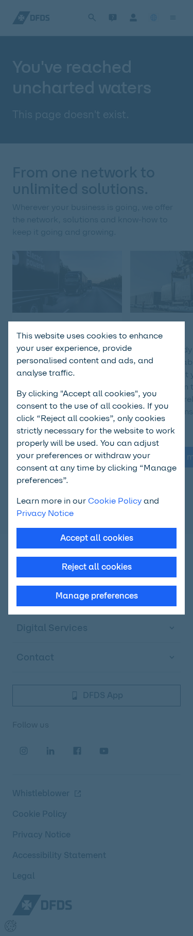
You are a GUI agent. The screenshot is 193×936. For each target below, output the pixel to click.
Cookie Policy (115, 501)
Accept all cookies (96, 538)
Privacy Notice (45, 513)
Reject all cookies (97, 567)
